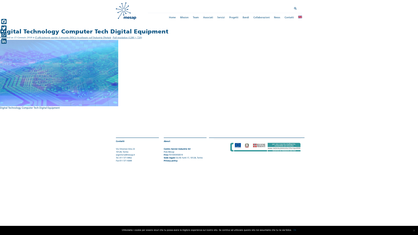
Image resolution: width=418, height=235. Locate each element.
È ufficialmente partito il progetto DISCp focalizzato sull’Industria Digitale (73, 37)
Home (172, 17)
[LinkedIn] (4, 41)
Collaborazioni (261, 17)
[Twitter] (4, 28)
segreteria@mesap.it (125, 155)
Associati (208, 17)
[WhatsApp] (4, 34)
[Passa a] (300, 17)
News (277, 17)
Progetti (233, 17)
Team (196, 17)
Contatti (289, 17)
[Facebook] (4, 21)
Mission (184, 17)
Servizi (221, 17)
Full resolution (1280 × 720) (127, 37)
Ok (294, 230)
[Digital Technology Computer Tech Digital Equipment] (59, 73)
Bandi (246, 17)
